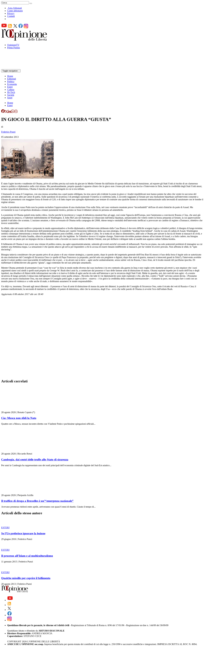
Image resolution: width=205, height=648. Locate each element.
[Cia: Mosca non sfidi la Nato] (19, 409)
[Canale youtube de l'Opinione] (4, 27)
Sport (9, 97)
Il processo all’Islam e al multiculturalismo (27, 555)
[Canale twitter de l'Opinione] (15, 27)
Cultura (10, 89)
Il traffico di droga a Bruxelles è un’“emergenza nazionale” (37, 500)
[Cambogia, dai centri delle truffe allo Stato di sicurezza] (19, 451)
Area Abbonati (15, 8)
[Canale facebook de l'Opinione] (20, 27)
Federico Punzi (8, 132)
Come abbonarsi (15, 10)
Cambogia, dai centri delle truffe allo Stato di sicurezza (34, 459)
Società (10, 95)
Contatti (11, 16)
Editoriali (11, 78)
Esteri (10, 87)
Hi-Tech (11, 92)
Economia (12, 84)
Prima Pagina (13, 47)
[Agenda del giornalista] (14, 68)
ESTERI (5, 527)
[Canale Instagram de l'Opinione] (26, 27)
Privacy (10, 13)
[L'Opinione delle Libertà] (24, 40)
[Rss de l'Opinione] (10, 27)
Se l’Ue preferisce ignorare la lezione (23, 533)
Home (10, 76)
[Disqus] (102, 338)
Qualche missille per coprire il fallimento (25, 578)
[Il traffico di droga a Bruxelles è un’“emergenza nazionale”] (19, 492)
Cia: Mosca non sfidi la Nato (18, 418)
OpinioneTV (13, 45)
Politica (10, 81)
